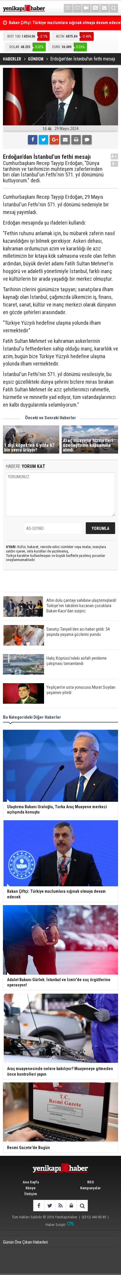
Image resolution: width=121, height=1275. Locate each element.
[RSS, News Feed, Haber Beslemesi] (60, 1205)
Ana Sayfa (31, 1182)
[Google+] (54, 139)
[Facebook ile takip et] (38, 1205)
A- (114, 163)
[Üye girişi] (71, 1205)
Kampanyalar (90, 1188)
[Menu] (68, 8)
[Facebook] (32, 139)
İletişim (30, 1194)
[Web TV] (86, 8)
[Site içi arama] (113, 8)
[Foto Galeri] (95, 8)
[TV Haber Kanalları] (77, 8)
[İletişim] (104, 8)
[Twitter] (43, 139)
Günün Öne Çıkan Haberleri (25, 1242)
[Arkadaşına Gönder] (65, 139)
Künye (31, 1188)
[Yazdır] (76, 139)
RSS (90, 1182)
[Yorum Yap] (87, 139)
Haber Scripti (55, 1224)
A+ (114, 156)
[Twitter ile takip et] (49, 1205)
